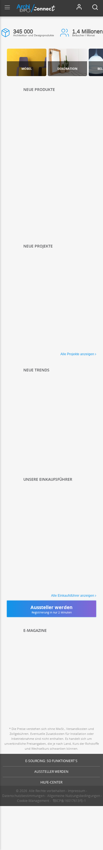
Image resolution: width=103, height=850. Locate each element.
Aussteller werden (51, 771)
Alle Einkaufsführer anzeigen (72, 596)
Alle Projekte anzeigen (77, 354)
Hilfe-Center (51, 782)
